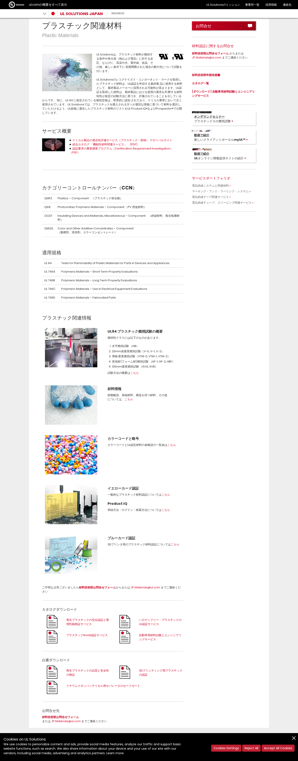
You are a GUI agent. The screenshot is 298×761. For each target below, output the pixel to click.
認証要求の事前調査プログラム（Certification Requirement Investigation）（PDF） (121, 150)
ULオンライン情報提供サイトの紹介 (219, 155)
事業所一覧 (252, 5)
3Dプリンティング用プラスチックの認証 (160, 672)
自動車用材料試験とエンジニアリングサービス (160, 637)
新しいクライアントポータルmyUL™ (219, 137)
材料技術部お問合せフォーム (97, 587)
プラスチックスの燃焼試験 (212, 118)
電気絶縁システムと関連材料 (210, 186)
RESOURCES (117, 13)
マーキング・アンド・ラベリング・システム (220, 191)
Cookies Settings (226, 748)
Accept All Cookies (278, 748)
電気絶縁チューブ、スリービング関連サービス (222, 203)
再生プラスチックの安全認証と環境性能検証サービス (87, 622)
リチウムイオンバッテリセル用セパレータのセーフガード (103, 686)
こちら (134, 373)
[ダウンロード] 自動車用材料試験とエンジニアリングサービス (223, 93)
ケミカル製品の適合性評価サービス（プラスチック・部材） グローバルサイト (122, 140)
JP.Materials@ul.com (145, 587)
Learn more (115, 753)
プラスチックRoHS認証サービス (87, 635)
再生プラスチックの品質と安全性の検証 (87, 672)
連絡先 (287, 5)
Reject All (251, 748)
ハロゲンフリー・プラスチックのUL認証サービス (160, 622)
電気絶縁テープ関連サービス (210, 197)
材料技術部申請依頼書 (206, 75)
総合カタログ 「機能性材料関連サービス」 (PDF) (104, 144)
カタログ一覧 (200, 83)
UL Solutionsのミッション (223, 5)
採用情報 (271, 5)
